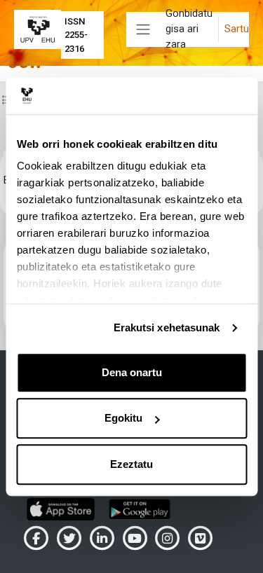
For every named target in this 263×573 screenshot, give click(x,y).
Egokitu (123, 418)
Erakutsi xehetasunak (167, 327)
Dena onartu (132, 372)
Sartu (236, 28)
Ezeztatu (131, 464)
